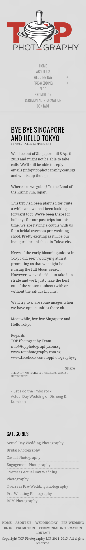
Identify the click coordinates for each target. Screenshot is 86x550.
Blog (8, 528)
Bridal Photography (23, 450)
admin (18, 144)
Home (6, 522)
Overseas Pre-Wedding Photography (37, 486)
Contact (43, 533)
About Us (23, 522)
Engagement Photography (28, 465)
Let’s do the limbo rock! (31, 391)
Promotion (25, 528)
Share (70, 368)
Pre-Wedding (73, 522)
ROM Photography (22, 501)
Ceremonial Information (60, 528)
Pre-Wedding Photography (29, 494)
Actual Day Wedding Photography (35, 443)
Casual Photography (23, 457)
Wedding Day (46, 522)
